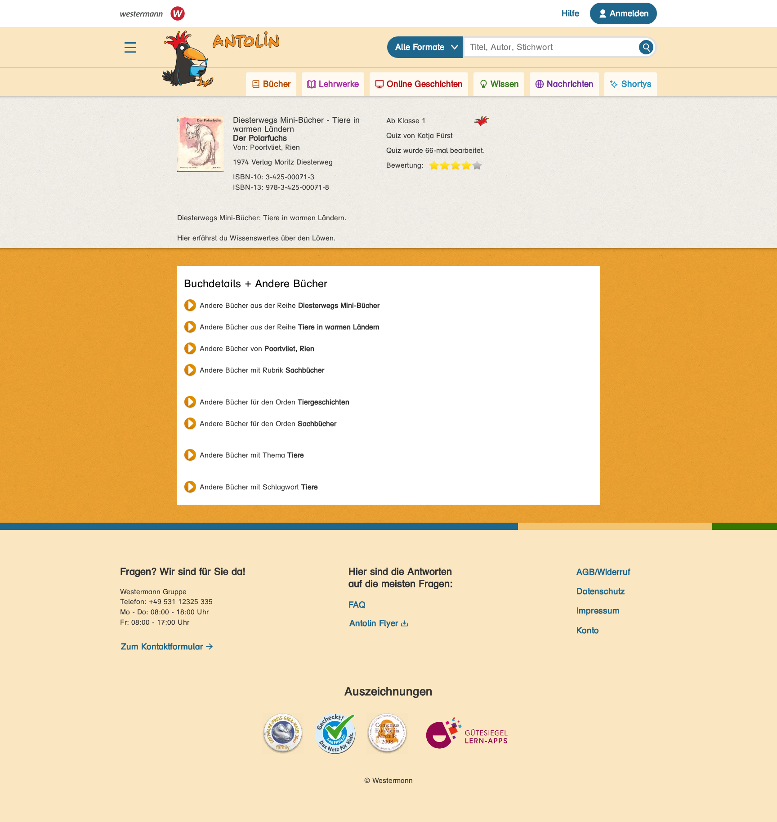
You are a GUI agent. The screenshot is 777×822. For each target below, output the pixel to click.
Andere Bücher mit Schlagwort (259, 487)
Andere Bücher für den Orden (274, 402)
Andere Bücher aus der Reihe (290, 305)
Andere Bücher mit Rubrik (262, 370)
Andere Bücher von (257, 348)
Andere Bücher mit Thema (252, 455)
